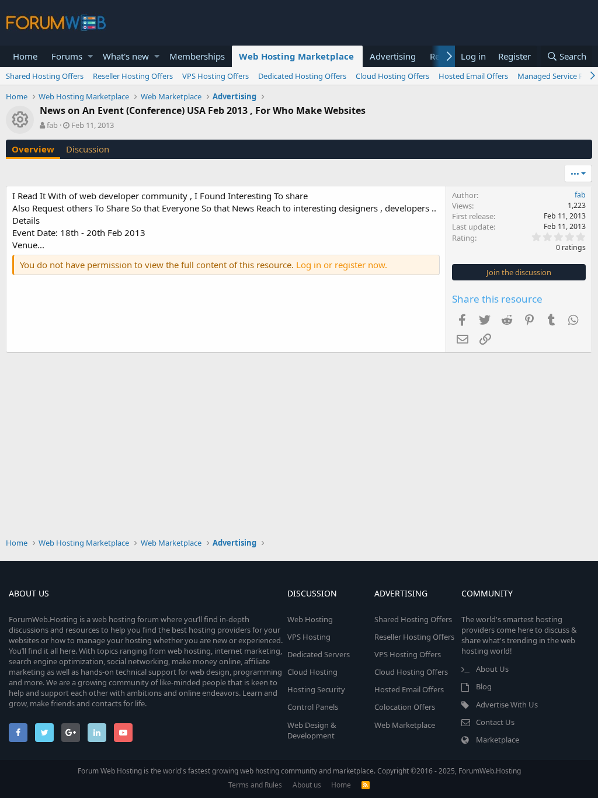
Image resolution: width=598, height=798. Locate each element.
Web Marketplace (404, 725)
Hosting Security (316, 689)
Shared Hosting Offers (45, 76)
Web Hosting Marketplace (296, 56)
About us (307, 785)
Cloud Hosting (312, 672)
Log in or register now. (341, 264)
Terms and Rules (255, 785)
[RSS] (365, 785)
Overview (33, 149)
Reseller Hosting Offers (133, 76)
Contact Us (495, 722)
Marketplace (497, 739)
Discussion (87, 149)
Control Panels (312, 707)
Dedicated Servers (318, 654)
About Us (492, 669)
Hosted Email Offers (473, 76)
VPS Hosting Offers (215, 76)
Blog (484, 686)
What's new (126, 56)
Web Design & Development (311, 730)
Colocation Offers (404, 707)
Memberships (197, 56)
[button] (90, 56)
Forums (66, 56)
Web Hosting (310, 619)
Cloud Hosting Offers (392, 76)
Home (25, 56)
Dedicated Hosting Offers (302, 76)
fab (52, 125)
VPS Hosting (309, 637)
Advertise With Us (507, 704)
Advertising (393, 56)
